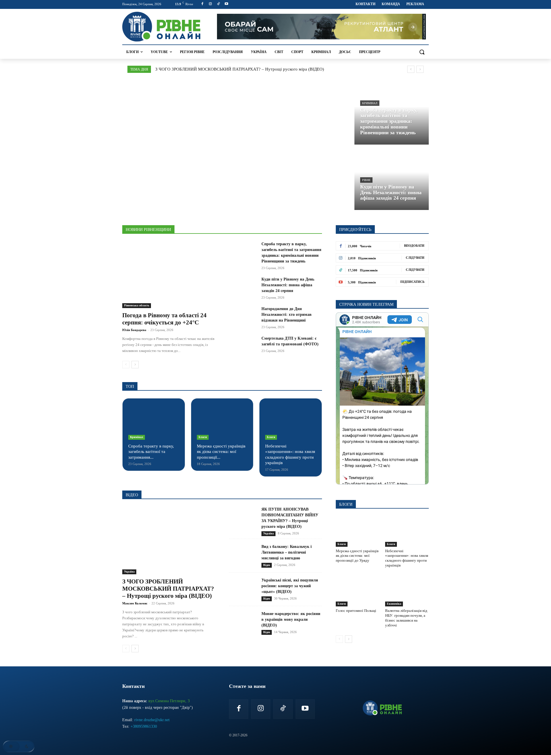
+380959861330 (144, 726)
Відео (266, 565)
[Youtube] (226, 4)
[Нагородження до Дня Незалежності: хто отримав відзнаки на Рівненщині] (243, 316)
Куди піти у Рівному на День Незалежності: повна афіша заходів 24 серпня (287, 285)
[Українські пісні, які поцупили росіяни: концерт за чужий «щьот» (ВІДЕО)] (243, 589)
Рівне (366, 180)
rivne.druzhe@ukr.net (152, 720)
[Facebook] (202, 4)
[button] (422, 52)
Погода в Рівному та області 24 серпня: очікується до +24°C (164, 319)
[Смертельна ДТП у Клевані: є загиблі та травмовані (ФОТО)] (243, 345)
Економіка (394, 603)
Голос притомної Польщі (356, 610)
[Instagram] (210, 4)
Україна (129, 571)
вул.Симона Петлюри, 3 (169, 701)
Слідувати (415, 257)
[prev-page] (125, 364)
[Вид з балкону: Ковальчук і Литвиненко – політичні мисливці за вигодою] (243, 556)
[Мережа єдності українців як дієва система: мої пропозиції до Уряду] (222, 422)
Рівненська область (136, 305)
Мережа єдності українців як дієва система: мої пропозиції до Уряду (357, 556)
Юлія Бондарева (134, 330)
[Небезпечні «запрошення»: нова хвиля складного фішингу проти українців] (290, 422)
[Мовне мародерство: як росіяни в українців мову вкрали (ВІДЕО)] (243, 623)
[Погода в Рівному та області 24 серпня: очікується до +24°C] (168, 274)
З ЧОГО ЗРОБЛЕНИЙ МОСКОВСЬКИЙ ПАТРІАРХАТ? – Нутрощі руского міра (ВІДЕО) (239, 69)
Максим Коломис (135, 603)
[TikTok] (218, 4)
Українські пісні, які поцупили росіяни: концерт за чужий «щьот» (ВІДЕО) (289, 586)
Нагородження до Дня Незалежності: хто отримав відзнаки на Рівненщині (286, 314)
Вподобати (414, 245)
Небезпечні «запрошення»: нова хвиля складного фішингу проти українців (406, 558)
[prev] (410, 69)
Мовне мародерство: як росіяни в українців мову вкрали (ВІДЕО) (290, 619)
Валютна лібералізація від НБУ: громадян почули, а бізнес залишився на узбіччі (406, 617)
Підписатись (412, 281)
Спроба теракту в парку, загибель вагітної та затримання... (151, 452)
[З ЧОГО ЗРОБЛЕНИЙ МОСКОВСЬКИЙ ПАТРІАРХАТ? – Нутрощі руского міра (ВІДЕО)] (168, 541)
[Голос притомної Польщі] (357, 591)
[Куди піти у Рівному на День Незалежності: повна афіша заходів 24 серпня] (391, 178)
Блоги (203, 437)
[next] (420, 69)
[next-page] (135, 364)
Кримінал (369, 103)
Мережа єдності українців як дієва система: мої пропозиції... (221, 452)
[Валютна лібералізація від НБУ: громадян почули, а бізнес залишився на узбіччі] (407, 591)
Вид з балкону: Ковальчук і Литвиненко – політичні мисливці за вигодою (286, 552)
